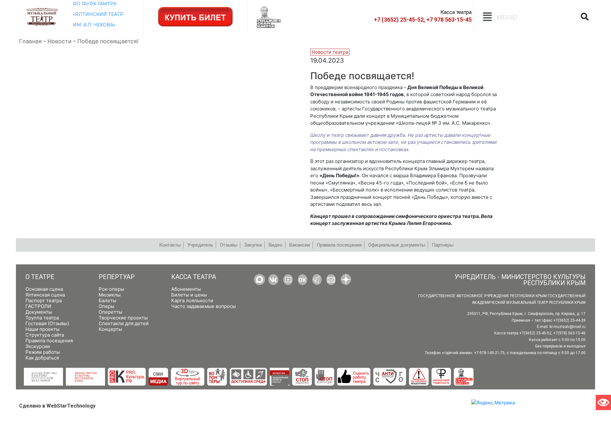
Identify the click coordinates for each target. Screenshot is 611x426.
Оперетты (110, 312)
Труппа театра (42, 318)
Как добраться (42, 358)
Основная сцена (44, 289)
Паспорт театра (43, 300)
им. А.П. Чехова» (94, 25)
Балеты (107, 300)
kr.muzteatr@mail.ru (568, 327)
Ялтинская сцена (45, 295)
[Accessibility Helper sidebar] (603, 402)
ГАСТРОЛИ (38, 306)
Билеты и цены (189, 295)
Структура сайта (44, 335)
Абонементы (186, 289)
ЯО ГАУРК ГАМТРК (95, 4)
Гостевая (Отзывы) (47, 323)
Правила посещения (49, 341)
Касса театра (193, 277)
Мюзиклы (110, 295)
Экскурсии (37, 346)
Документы (38, 312)
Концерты (110, 329)
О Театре (39, 277)
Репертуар (117, 277)
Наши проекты (42, 329)
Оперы (106, 306)
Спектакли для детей (124, 323)
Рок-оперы (111, 289)
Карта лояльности (192, 300)
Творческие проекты (123, 318)
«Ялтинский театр (98, 14)
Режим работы (42, 352)
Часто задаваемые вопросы (203, 306)
